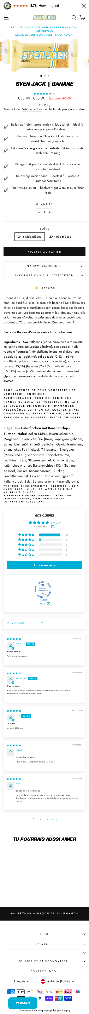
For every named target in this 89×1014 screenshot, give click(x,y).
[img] (14, 638)
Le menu (43, 944)
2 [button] (40, 819)
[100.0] (43, 589)
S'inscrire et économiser (43, 961)
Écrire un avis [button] (44, 565)
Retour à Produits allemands (47, 913)
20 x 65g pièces (60, 236)
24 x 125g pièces (29, 236)
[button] (41, 93)
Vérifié (42, 603)
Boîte (44, 228)
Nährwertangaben (44, 266)
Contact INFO (43, 971)
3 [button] (47, 819)
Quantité (44, 204)
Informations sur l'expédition (44, 275)
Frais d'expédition (32, 109)
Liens (43, 934)
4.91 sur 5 (55, 523)
